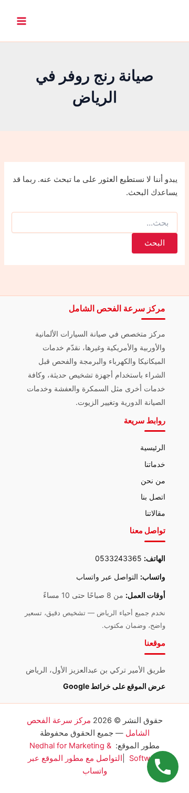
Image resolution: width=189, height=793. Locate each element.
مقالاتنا (155, 513)
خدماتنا (154, 464)
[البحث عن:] (94, 222)
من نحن (153, 480)
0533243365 (118, 558)
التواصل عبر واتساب (107, 576)
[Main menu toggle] (21, 21)
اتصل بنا (153, 496)
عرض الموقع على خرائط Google (114, 686)
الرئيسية (152, 447)
